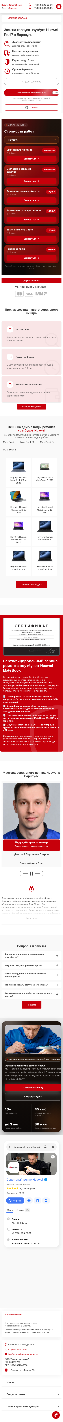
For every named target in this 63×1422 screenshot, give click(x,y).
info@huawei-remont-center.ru (23, 1354)
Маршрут (17, 1200)
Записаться (30, 158)
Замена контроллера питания (24, 210)
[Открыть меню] (58, 6)
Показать (32, 1005)
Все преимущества (31, 406)
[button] (25, 873)
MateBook (8, 442)
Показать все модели (31, 584)
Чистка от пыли (16, 248)
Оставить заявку (33, 1087)
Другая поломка (31, 280)
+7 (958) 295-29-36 (43, 5)
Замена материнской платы (23, 191)
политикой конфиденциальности (36, 99)
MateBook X (27, 442)
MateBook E (10, 449)
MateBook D (47, 442)
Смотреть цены (33, 1096)
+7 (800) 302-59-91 (43, 8)
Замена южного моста (20, 229)
